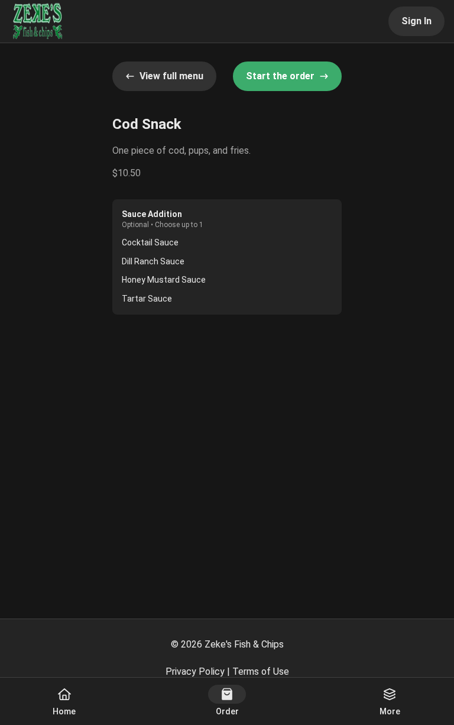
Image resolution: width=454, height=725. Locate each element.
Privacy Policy (195, 671)
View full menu (171, 76)
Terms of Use (260, 671)
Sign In (416, 21)
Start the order (280, 76)
